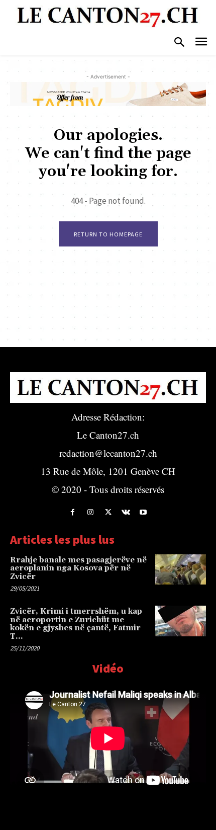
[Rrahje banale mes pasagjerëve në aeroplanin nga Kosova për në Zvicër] (180, 569)
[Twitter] (107, 512)
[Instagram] (90, 512)
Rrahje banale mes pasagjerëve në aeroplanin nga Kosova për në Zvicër (78, 568)
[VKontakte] (126, 512)
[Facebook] (72, 512)
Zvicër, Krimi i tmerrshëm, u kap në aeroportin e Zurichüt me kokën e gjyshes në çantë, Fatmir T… (76, 624)
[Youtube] (143, 512)
